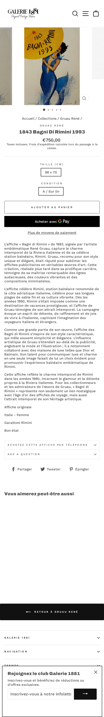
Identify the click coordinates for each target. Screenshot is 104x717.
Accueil (28, 118)
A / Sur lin (51, 191)
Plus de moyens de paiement (52, 233)
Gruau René (70, 118)
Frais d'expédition (42, 144)
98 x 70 (51, 172)
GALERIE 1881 (17, 637)
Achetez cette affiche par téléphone (48, 444)
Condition (52, 183)
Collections (47, 118)
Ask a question (24, 454)
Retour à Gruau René (55, 611)
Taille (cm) (52, 164)
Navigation (16, 651)
